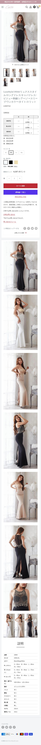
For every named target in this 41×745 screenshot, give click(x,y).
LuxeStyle (6, 106)
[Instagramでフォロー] (10, 727)
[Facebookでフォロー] (2, 727)
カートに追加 (20, 186)
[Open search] (27, 7)
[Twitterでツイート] (32, 228)
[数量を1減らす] (9, 178)
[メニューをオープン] (2, 7)
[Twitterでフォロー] (6, 727)
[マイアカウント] (31, 7)
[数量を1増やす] (20, 178)
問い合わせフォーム (9, 221)
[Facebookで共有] (24, 228)
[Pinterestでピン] (28, 228)
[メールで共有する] (36, 228)
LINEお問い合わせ (9, 214)
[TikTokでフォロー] (14, 727)
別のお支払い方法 (20, 197)
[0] (38, 7)
